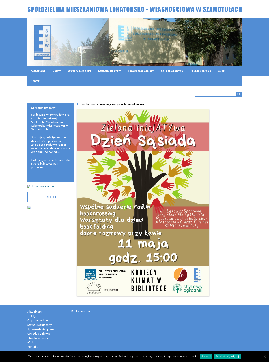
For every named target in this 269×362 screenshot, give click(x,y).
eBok (221, 70)
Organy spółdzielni (79, 70)
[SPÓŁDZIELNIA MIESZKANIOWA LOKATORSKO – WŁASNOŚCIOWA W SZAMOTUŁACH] (134, 9)
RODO (51, 196)
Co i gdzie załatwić (172, 70)
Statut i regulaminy (109, 70)
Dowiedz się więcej (227, 356)
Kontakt (35, 80)
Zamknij (206, 356)
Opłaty (56, 70)
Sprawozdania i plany (141, 70)
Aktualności (38, 70)
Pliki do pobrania (200, 70)
